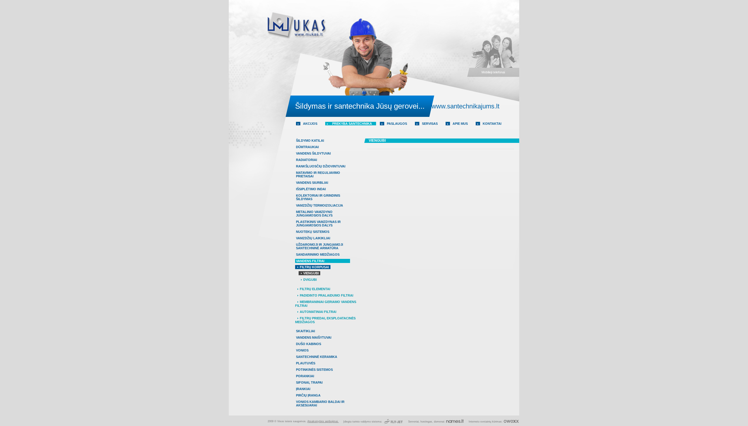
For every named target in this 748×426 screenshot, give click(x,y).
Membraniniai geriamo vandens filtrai (325, 303)
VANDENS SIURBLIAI (312, 182)
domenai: (439, 421)
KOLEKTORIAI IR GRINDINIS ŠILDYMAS (318, 197)
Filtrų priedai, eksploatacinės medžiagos (325, 320)
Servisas (430, 123)
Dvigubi (310, 279)
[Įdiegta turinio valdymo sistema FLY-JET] (393, 421)
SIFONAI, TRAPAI (309, 382)
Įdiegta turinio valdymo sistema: (363, 421)
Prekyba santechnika (352, 123)
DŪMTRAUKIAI (307, 147)
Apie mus (460, 123)
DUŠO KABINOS (308, 344)
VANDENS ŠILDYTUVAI (313, 153)
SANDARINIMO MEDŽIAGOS (318, 254)
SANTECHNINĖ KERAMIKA (316, 357)
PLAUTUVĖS (305, 363)
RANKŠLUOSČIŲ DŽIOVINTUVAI (320, 166)
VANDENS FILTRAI (310, 261)
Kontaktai (492, 123)
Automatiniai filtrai (318, 312)
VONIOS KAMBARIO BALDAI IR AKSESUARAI (320, 403)
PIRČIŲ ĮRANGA (308, 395)
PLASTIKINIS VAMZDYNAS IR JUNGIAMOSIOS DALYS (318, 223)
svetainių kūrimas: (491, 421)
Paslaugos (397, 123)
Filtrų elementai (315, 289)
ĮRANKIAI (303, 389)
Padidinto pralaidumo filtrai (326, 295)
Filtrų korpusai (314, 267)
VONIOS (302, 350)
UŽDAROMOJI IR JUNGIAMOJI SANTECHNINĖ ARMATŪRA (319, 246)
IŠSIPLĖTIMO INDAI (311, 189)
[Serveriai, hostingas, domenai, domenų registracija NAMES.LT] (455, 421)
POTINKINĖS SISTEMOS (314, 369)
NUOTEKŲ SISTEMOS (312, 231)
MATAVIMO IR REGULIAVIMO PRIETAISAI (318, 174)
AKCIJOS (310, 123)
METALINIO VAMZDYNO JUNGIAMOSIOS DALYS (314, 213)
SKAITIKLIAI (305, 331)
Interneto (474, 421)
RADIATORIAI (306, 160)
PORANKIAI (305, 376)
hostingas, (426, 421)
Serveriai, (414, 421)
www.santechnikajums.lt (465, 106)
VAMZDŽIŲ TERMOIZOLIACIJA (319, 205)
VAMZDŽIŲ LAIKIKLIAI (313, 238)
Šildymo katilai (310, 140)
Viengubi (311, 273)
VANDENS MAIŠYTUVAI (313, 337)
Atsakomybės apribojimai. (323, 421)
